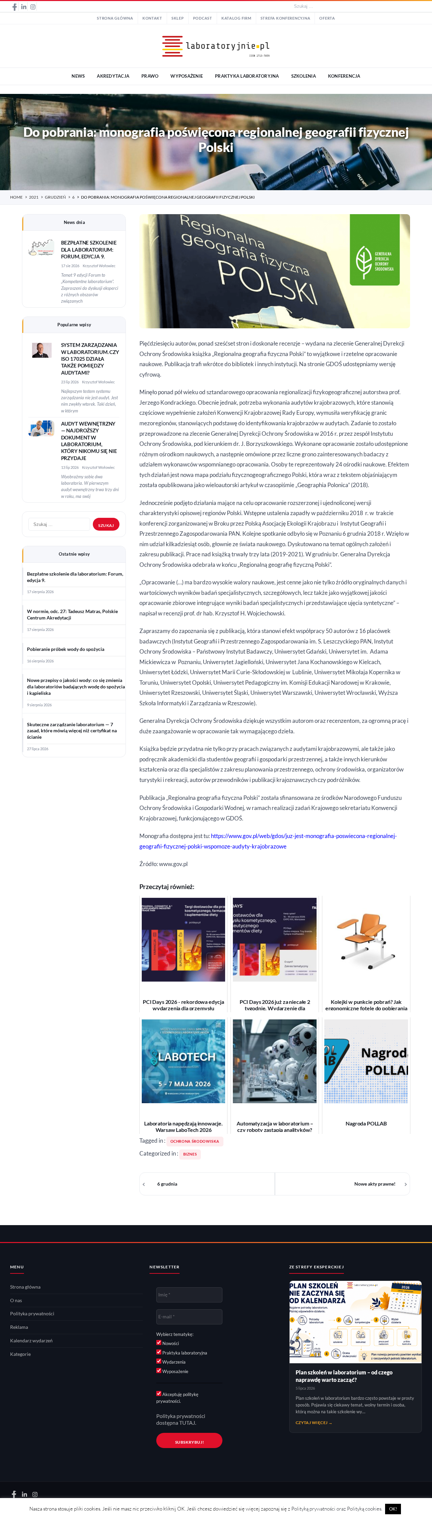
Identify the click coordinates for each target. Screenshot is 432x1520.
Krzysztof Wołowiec (99, 265)
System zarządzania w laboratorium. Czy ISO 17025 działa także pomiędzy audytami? (90, 358)
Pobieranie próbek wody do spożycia (65, 649)
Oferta (327, 18)
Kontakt (152, 18)
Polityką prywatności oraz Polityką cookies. (336, 1508)
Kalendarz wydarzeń (31, 1340)
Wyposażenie (174, 1371)
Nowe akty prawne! (375, 1184)
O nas (16, 1300)
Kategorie (20, 1354)
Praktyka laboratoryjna (184, 1353)
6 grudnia (167, 1184)
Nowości (170, 1343)
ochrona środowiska (194, 1141)
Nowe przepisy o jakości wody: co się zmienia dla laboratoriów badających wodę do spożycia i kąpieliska (76, 687)
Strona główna (115, 18)
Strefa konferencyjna (285, 18)
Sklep (177, 18)
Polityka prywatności (32, 1313)
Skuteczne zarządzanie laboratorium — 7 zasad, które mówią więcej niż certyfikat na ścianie (72, 731)
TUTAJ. (187, 1423)
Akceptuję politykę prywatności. (177, 1398)
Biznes (190, 1154)
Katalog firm (236, 18)
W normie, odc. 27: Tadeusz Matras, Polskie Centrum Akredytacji (72, 614)
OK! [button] (393, 1509)
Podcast (202, 18)
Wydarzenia (173, 1362)
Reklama (19, 1327)
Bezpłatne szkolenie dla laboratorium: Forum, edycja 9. (89, 249)
